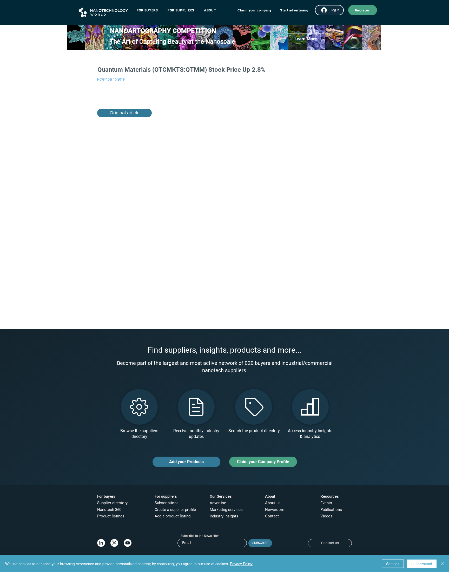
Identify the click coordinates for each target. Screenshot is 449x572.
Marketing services (226, 509)
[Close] (443, 564)
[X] (114, 543)
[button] (149, 10)
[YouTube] (127, 543)
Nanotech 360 (109, 509)
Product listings (110, 516)
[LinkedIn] (101, 543)
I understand (421, 563)
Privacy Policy (241, 563)
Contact (272, 516)
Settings (392, 563)
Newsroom (274, 509)
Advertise (218, 503)
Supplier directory (112, 503)
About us (273, 503)
